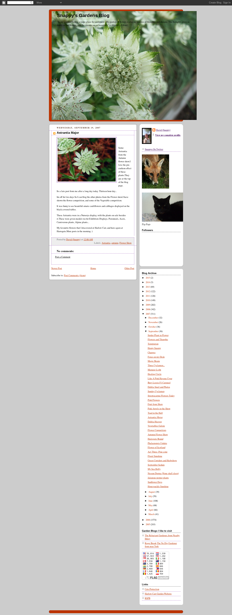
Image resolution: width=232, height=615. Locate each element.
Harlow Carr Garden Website (158, 593)
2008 (148, 309)
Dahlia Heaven (155, 421)
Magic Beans (154, 361)
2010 (148, 300)
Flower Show (125, 242)
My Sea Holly (154, 469)
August (152, 491)
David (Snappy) (163, 130)
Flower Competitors (157, 430)
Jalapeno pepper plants (158, 477)
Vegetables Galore (156, 425)
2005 (148, 524)
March (151, 514)
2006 (148, 519)
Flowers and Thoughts (158, 339)
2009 (148, 304)
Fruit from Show (155, 404)
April (151, 509)
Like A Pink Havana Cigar (160, 378)
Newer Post (56, 268)
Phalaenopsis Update (157, 443)
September (153, 331)
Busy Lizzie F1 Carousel (159, 382)
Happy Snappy (154, 348)
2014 (148, 282)
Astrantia (106, 242)
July (150, 496)
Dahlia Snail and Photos (159, 387)
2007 (148, 313)
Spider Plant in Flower (158, 335)
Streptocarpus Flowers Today (161, 395)
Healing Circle (154, 374)
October (152, 326)
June (150, 500)
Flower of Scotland (156, 447)
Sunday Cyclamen (156, 391)
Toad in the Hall (155, 412)
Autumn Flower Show (158, 434)
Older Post (129, 268)
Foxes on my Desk (156, 356)
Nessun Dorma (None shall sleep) (163, 473)
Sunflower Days (155, 482)
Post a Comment (62, 256)
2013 (148, 286)
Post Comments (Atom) (75, 275)
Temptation (153, 343)
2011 (148, 295)
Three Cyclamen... (156, 365)
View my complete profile (168, 135)
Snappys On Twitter (154, 149)
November (153, 322)
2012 (148, 291)
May (150, 505)
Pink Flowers (154, 400)
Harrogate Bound (155, 438)
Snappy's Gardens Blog (83, 15)
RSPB (147, 598)
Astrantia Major (155, 417)
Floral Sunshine (155, 456)
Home (93, 268)
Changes (152, 352)
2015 (148, 277)
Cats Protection (152, 589)
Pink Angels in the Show (159, 408)
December (153, 317)
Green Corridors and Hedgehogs (162, 460)
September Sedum (156, 464)
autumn (114, 242)
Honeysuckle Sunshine (158, 486)
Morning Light (154, 369)
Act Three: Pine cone (157, 451)
